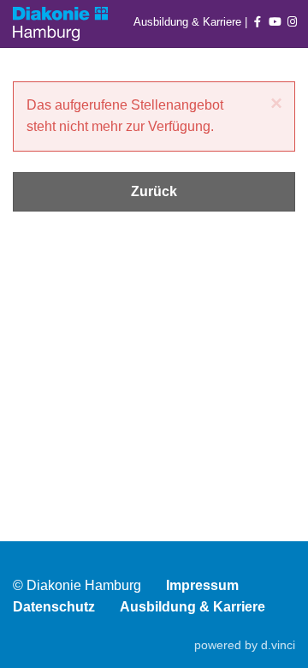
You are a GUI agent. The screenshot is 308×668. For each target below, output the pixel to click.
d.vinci (278, 645)
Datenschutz (54, 606)
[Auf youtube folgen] (275, 21)
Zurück (154, 191)
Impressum (202, 585)
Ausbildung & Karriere (189, 21)
